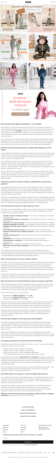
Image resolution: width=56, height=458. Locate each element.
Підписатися (27, 442)
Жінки (4, 432)
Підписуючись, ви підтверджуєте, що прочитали (20, 444)
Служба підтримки (28, 407)
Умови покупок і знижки (28, 416)
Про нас (23, 425)
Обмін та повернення (28, 410)
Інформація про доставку (28, 413)
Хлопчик (5, 429)
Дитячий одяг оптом (45, 425)
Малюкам (6, 425)
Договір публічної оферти (24, 452)
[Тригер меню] (1, 2)
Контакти (24, 427)
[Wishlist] (51, 2)
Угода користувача (37, 452)
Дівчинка (5, 427)
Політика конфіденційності (31, 444)
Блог (22, 432)
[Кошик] (54, 2)
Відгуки (23, 429)
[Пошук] (5, 2)
